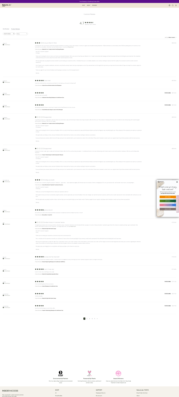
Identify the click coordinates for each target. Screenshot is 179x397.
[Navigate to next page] (97, 319)
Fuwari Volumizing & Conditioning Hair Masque (52, 154)
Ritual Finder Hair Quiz (142, 393)
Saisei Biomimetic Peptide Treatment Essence (52, 184)
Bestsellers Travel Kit (47, 214)
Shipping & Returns (100, 393)
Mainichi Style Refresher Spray (49, 228)
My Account (99, 395)
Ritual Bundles (58, 395)
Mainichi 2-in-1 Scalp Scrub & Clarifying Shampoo (53, 49)
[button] (83, 5)
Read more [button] (71, 47)
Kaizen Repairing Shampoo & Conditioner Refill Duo (53, 261)
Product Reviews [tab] (15, 29)
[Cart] (176, 5)
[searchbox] (8, 34)
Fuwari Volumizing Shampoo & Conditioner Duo (52, 310)
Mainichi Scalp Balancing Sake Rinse (50, 274)
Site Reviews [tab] (6, 29)
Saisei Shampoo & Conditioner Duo (50, 286)
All (55, 393)
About (138, 395)
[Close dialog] (177, 182)
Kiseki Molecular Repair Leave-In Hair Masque (52, 109)
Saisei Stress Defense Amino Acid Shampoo (51, 85)
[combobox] (22, 34)
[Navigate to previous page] (82, 319)
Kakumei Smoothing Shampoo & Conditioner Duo (53, 97)
